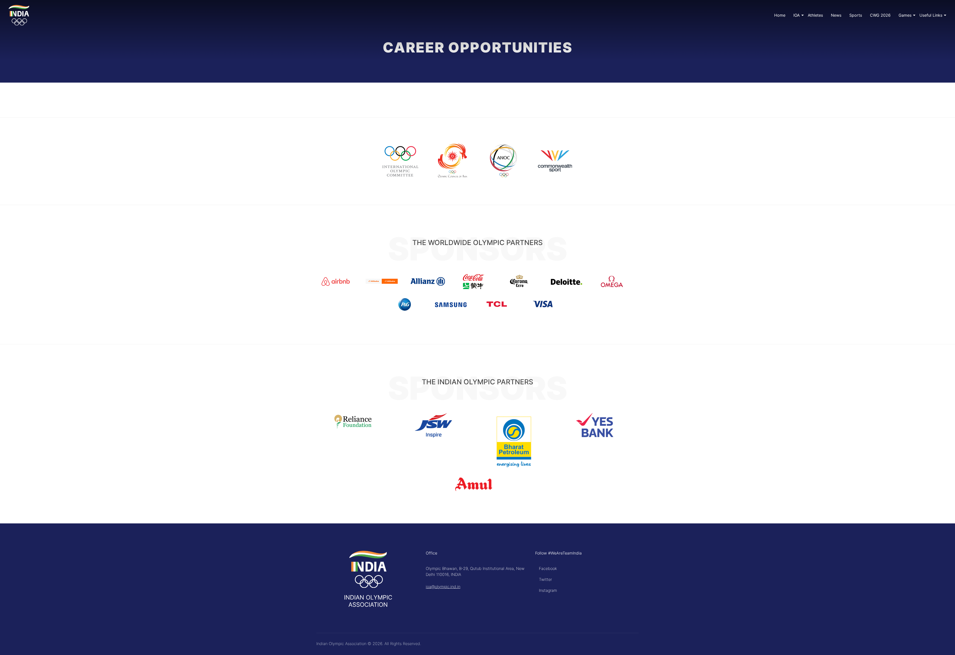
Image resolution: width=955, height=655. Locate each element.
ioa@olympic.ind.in (443, 586)
